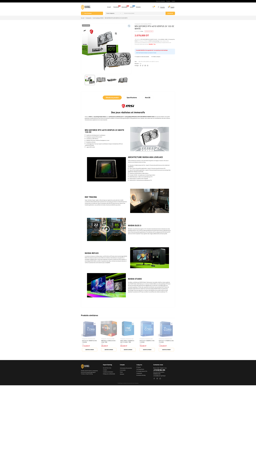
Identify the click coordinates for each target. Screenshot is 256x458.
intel (102, 344)
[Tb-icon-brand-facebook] (154, 378)
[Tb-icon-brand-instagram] (157, 378)
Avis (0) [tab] (147, 97)
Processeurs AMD (91, 338)
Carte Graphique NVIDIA (98, 18)
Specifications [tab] (132, 97)
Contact (173, 1)
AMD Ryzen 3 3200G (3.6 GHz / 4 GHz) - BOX (89, 341)
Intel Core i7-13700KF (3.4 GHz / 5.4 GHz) (147, 341)
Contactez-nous (156, 374)
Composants (88, 18)
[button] (129, 26)
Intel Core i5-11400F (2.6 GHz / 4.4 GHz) (166, 341)
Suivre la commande (160, 1)
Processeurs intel (110, 338)
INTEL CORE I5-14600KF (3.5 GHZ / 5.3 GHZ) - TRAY (108, 341)
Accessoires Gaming (140, 375)
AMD (83, 344)
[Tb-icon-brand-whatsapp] (160, 378)
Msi (140, 63)
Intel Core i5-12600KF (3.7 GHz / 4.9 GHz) (127, 341)
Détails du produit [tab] (112, 97)
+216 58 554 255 (159, 370)
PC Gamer (138, 367)
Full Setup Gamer (140, 369)
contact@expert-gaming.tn (159, 376)
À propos (168, 1)
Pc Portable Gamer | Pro (141, 371)
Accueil (82, 18)
